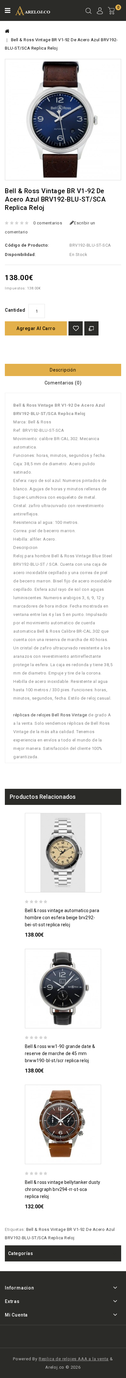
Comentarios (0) (63, 382)
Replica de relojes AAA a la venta (74, 1358)
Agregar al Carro (35, 328)
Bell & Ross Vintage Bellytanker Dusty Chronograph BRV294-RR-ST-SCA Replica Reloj (62, 1189)
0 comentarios (47, 223)
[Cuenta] (100, 11)
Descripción (63, 370)
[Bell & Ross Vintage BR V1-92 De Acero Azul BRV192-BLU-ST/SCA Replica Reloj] (63, 119)
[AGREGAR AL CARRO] (98, 886)
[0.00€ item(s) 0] (114, 16)
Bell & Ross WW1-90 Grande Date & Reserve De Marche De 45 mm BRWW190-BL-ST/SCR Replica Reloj (60, 1053)
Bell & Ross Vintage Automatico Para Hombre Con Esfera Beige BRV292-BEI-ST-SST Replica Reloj (62, 917)
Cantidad (15, 310)
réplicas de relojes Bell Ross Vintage (50, 715)
